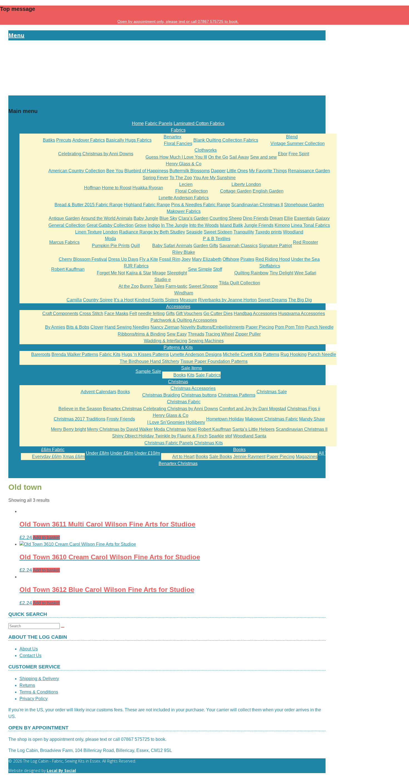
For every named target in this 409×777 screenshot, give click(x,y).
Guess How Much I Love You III (176, 157)
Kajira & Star (138, 273)
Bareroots (40, 354)
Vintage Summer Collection (297, 143)
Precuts (63, 140)
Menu (16, 35)
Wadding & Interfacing (165, 340)
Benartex (172, 136)
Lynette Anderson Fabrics (184, 197)
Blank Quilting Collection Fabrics (225, 140)
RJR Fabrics (136, 266)
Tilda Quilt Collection (239, 283)
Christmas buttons (199, 395)
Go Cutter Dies (218, 313)
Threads (196, 334)
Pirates (247, 259)
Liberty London (246, 184)
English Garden (268, 191)
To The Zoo (180, 177)
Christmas (178, 381)
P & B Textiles (216, 238)
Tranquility (243, 232)
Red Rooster (305, 242)
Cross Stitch (91, 313)
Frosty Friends (121, 419)
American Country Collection (76, 170)
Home (138, 123)
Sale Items (191, 368)
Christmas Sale (272, 391)
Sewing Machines (206, 340)
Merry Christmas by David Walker (120, 429)
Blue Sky (168, 218)
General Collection (66, 225)
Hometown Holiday (225, 419)
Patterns (271, 354)
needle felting (151, 313)
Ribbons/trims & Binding (142, 334)
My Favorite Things (268, 170)
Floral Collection (191, 191)
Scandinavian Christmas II (257, 204)
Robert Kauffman (68, 269)
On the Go (218, 157)
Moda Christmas (170, 429)
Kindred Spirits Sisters (157, 299)
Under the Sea (305, 259)
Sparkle (216, 436)
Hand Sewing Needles (127, 327)
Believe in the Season (80, 408)
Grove (141, 225)
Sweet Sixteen (218, 232)
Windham (183, 293)
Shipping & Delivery (39, 678)
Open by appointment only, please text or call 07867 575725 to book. (178, 21)
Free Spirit (299, 153)
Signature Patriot (275, 245)
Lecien (186, 184)
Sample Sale (148, 371)
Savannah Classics (238, 245)
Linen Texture (88, 232)
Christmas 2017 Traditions (79, 419)
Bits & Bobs (77, 327)
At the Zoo (129, 286)
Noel (192, 429)
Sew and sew (263, 157)
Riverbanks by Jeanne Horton (227, 299)
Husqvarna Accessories (301, 313)
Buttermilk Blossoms (189, 170)
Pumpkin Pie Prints (111, 245)
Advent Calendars (98, 391)
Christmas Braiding (161, 395)
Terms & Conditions (38, 692)
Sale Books (220, 456)
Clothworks (205, 150)
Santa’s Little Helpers (253, 429)
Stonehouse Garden (304, 204)
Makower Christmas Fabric (271, 419)
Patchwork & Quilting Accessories (184, 320)
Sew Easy (177, 334)
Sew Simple (200, 269)
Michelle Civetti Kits (242, 354)
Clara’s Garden (193, 218)
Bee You (114, 170)
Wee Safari (305, 273)
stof (228, 436)
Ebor (282, 153)
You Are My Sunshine (214, 177)
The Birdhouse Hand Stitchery (149, 361)
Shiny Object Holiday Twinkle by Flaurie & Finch (160, 436)
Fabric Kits (109, 354)
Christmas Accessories (193, 388)
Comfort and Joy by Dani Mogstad (252, 408)
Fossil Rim (169, 259)
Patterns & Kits (178, 347)
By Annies (55, 327)
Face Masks (116, 313)
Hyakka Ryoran (147, 187)
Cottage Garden (236, 191)
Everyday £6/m (46, 456)
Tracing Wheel (219, 334)
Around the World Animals (106, 218)
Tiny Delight (281, 273)
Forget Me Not (111, 273)
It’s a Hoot (124, 299)
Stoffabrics (269, 266)
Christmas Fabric (184, 401)
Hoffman (92, 187)
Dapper (218, 170)
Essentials (304, 218)
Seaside (194, 232)
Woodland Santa (249, 436)
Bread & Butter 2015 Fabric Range (89, 204)
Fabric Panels (159, 123)
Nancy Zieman (165, 327)
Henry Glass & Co (183, 163)
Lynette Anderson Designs (196, 354)
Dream (276, 218)
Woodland (293, 232)
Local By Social (61, 770)
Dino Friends (255, 218)
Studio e (162, 279)
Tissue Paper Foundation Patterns (214, 361)
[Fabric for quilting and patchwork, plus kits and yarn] (167, 92)
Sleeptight (177, 273)
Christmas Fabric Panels (168, 443)
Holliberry (195, 422)
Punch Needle (319, 327)
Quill (135, 245)
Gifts (170, 313)
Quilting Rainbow (251, 273)
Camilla (74, 299)
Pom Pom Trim (289, 327)
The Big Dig (300, 299)
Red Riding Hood (272, 259)
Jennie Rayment (249, 456)
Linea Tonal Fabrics (310, 225)
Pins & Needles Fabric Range (200, 204)
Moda (110, 238)
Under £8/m (97, 453)
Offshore (231, 259)
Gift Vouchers (189, 313)
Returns (27, 685)
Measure (188, 299)
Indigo (154, 225)
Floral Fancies (178, 143)
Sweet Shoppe (203, 286)
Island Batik (231, 225)
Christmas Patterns (236, 395)
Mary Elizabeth (206, 259)
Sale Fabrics (208, 375)
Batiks (49, 140)
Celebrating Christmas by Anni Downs (95, 153)
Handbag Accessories (255, 313)
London (110, 232)
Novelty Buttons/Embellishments (213, 327)
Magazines (306, 456)
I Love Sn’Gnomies (166, 422)
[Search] (62, 627)
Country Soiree (98, 299)
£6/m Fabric (53, 449)
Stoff (217, 269)
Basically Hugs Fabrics (129, 140)
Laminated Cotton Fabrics (199, 123)
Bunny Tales (152, 286)
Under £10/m (147, 453)
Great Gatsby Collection (110, 225)
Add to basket (46, 537)
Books (179, 375)
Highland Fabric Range (147, 204)
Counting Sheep (226, 218)
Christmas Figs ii (303, 408)
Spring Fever (155, 177)
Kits (190, 375)
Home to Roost (116, 187)
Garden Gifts (205, 245)
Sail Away (239, 157)
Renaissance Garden (309, 170)
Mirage (159, 273)
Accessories (178, 306)
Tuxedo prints (268, 232)
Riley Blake (183, 252)
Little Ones (237, 170)
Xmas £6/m (74, 456)
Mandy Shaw (312, 419)
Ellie (288, 218)
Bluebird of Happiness (146, 170)
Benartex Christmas (122, 408)
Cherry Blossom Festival (83, 259)
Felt (133, 313)
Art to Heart (183, 456)
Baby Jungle (146, 218)
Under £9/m (121, 453)
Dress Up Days (123, 259)
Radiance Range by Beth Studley (152, 232)
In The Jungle (174, 225)
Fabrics (178, 130)
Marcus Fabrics (64, 242)
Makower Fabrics (184, 211)
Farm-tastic (177, 286)
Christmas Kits (208, 443)
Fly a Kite (148, 259)
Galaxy (323, 218)
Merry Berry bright (68, 429)
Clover (97, 327)
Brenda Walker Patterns (74, 354)
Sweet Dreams (272, 299)
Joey (186, 259)
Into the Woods (204, 225)
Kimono (282, 225)
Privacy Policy (33, 698)
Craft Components (60, 313)
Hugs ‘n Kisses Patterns (145, 354)
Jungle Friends (259, 225)
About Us (28, 648)
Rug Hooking (293, 354)
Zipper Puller (248, 334)
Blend (292, 136)
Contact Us (30, 655)
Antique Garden (64, 218)
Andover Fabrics (88, 140)
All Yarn (326, 453)
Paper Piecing (260, 327)
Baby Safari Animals (172, 245)
